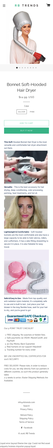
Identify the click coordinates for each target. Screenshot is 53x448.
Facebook (27, 428)
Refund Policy (26, 415)
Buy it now (26, 131)
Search (26, 406)
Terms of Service (26, 422)
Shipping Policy (26, 418)
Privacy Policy (26, 409)
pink (32, 112)
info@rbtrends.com (26, 402)
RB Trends (30, 433)
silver (21, 112)
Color (26, 106)
